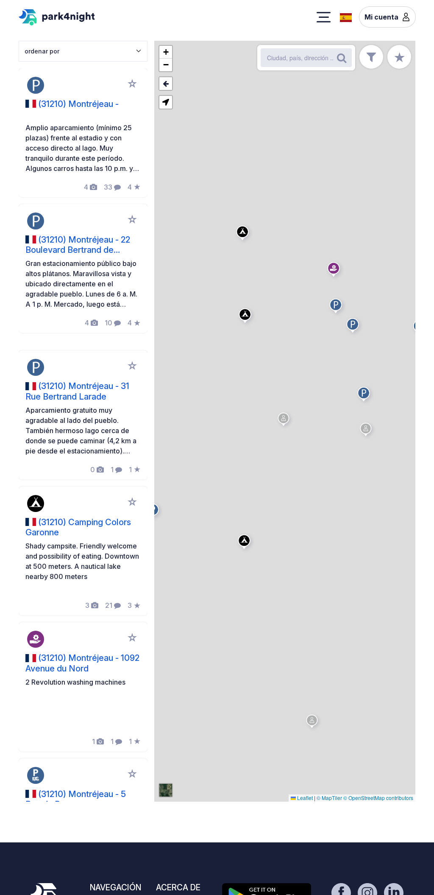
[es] (346, 16)
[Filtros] (371, 57)
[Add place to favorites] (132, 83)
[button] (246, 317)
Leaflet (304, 797)
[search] (341, 57)
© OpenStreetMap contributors (378, 797)
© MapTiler (329, 797)
